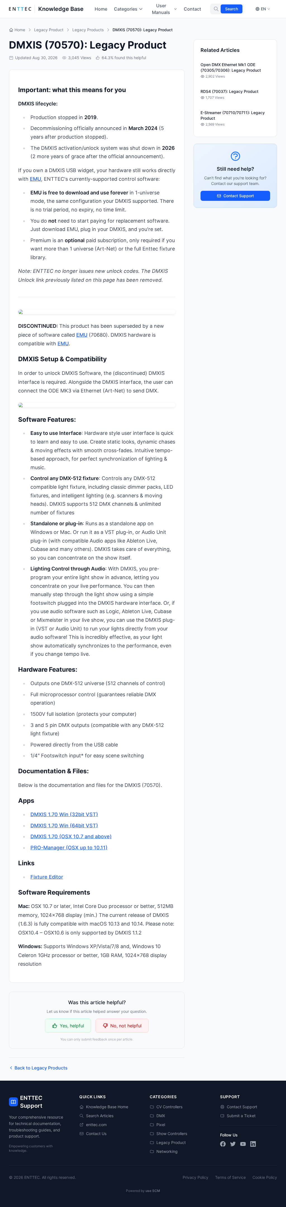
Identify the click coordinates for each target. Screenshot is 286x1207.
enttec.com (96, 1124)
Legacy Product (171, 1142)
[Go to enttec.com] (20, 9)
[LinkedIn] (253, 1144)
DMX (160, 1115)
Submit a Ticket (241, 1115)
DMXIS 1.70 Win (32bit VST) (64, 814)
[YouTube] (243, 1144)
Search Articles (99, 1115)
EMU (35, 179)
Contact (192, 9)
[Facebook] (223, 1144)
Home (101, 9)
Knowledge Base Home (107, 1106)
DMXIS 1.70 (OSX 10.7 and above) (71, 836)
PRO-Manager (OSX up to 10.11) (69, 848)
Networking (167, 1151)
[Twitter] (233, 1144)
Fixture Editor (46, 877)
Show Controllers (171, 1133)
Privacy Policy (195, 1177)
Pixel (160, 1124)
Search (231, 8)
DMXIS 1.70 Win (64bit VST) (64, 825)
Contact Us (96, 1133)
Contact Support (238, 195)
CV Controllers (169, 1106)
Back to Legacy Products (41, 1068)
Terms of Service (230, 1177)
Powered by (143, 1191)
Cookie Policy (264, 1177)
